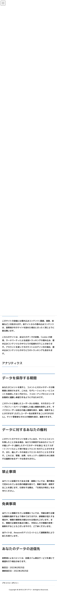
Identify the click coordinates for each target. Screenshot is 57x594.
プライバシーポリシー (10, 583)
